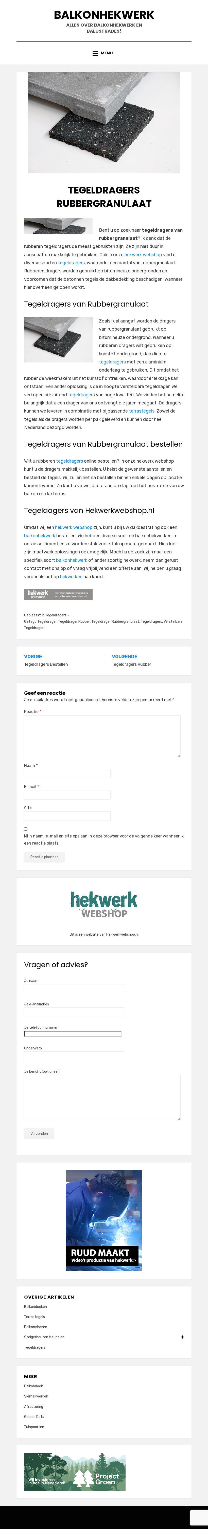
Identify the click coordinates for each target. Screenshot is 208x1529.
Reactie (32, 711)
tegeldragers (71, 263)
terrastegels (141, 411)
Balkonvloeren (35, 1327)
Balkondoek (33, 1386)
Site (28, 808)
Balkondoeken (35, 1307)
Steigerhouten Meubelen (44, 1337)
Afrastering (33, 1407)
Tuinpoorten (34, 1427)
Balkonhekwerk (104, 15)
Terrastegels (34, 1317)
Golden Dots (34, 1417)
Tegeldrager (47, 621)
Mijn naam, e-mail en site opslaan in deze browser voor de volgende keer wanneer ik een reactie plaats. (104, 839)
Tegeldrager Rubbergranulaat (115, 621)
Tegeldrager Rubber (74, 621)
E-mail (31, 786)
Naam (31, 765)
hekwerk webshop (143, 254)
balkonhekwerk (40, 536)
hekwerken (71, 576)
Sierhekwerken (36, 1396)
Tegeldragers (55, 615)
